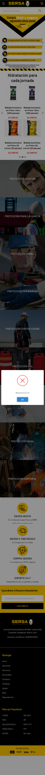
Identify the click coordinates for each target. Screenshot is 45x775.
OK (22, 399)
